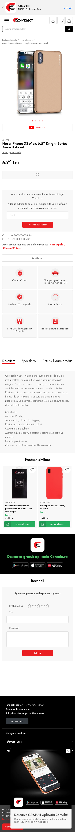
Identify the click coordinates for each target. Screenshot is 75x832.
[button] (53, 21)
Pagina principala (9, 40)
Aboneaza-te (17, 721)
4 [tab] (42, 121)
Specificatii (29, 361)
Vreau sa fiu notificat (38, 224)
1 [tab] (32, 121)
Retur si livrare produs (57, 361)
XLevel (6, 140)
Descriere (8, 361)
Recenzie (14, 628)
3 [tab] (39, 121)
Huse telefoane (26, 40)
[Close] (3, 7)
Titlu (11, 612)
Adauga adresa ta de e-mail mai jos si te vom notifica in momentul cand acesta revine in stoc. (37, 206)
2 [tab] (36, 121)
